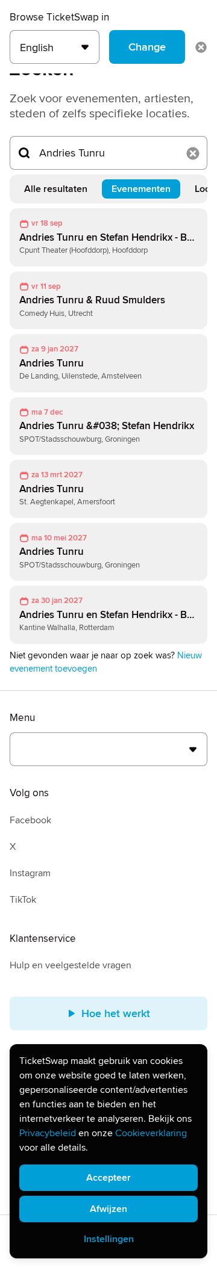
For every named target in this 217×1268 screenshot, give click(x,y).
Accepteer (108, 1178)
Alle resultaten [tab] (55, 189)
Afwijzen (108, 1209)
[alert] (108, 1151)
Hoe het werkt (115, 1013)
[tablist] (108, 189)
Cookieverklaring (151, 1133)
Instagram (30, 873)
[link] (108, 237)
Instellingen (109, 1239)
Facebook (30, 820)
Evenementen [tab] (141, 189)
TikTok (23, 900)
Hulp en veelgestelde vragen (70, 965)
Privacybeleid (47, 1133)
